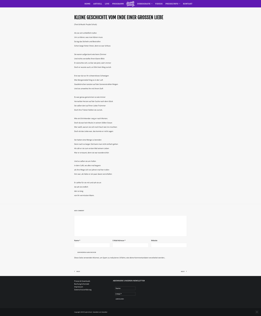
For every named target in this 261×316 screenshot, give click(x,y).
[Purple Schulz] (130, 4)
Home (87, 4)
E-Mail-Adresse (119, 240)
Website (154, 240)
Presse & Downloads (82, 281)
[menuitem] (87, 3)
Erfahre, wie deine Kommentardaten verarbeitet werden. (142, 257)
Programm (118, 4)
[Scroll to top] (257, 312)
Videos (159, 4)
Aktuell (97, 4)
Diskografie (143, 4)
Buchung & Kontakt (81, 284)
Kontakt (187, 4)
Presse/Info (171, 4)
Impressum (78, 287)
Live (107, 4)
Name (77, 240)
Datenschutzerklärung (82, 290)
